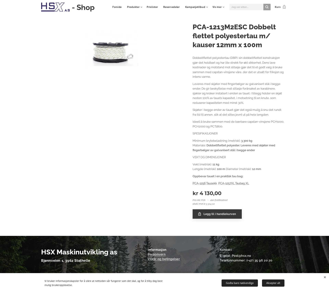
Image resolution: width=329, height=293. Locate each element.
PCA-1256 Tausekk (205, 183)
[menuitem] (118, 7)
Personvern (157, 254)
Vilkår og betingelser (164, 259)
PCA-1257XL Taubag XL (233, 183)
